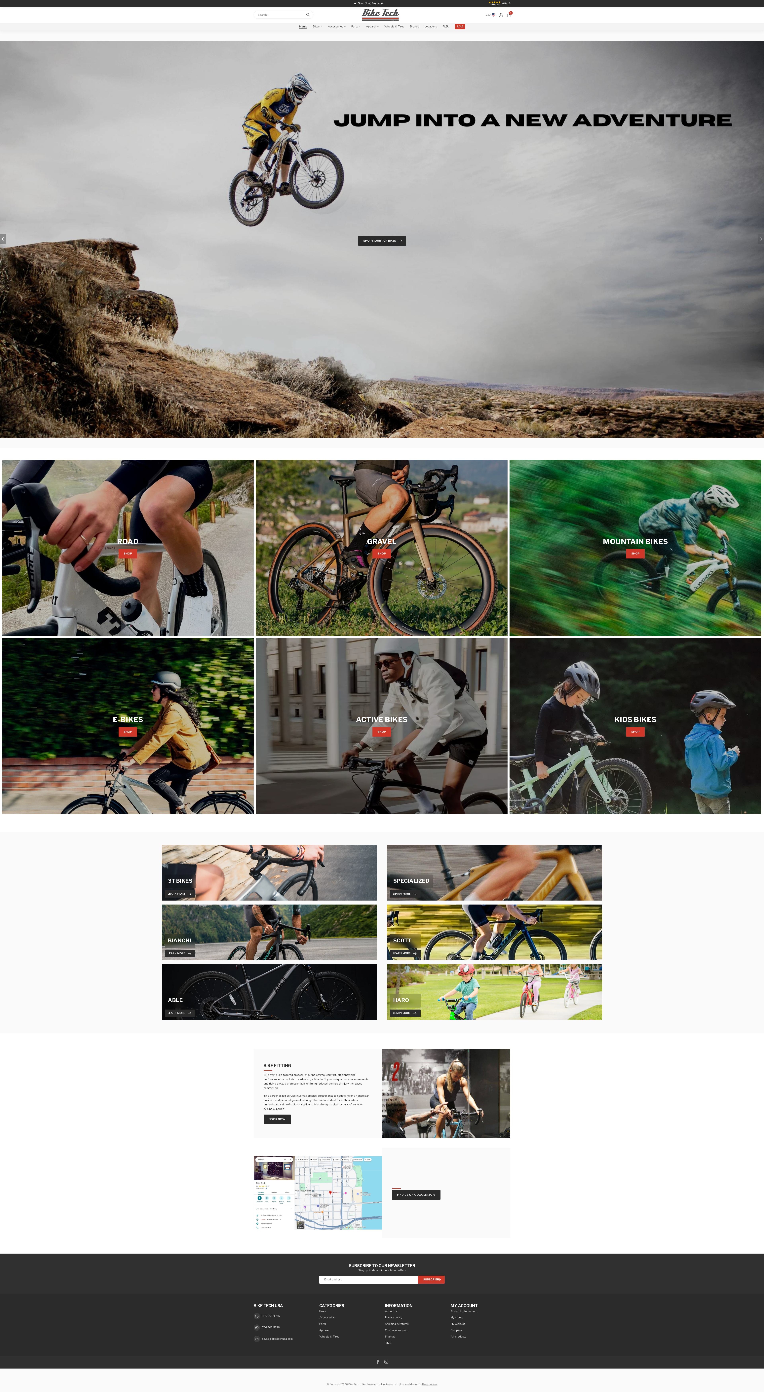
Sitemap (390, 1336)
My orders (457, 1317)
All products (458, 1336)
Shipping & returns (397, 1324)
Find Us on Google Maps (416, 1195)
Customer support (396, 1330)
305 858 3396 (271, 1316)
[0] (508, 15)
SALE (460, 26)
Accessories (335, 26)
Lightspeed (387, 1384)
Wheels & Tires (394, 26)
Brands (414, 26)
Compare (456, 1330)
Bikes (316, 26)
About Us (391, 1311)
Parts (354, 26)
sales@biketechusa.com (277, 1339)
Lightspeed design (407, 1384)
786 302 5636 (271, 1327)
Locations (431, 26)
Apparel (371, 26)
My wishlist (458, 1324)
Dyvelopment (430, 1384)
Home (303, 26)
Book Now (277, 1119)
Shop (128, 553)
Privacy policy (393, 1317)
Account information (463, 1311)
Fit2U (446, 26)
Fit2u (388, 1343)
